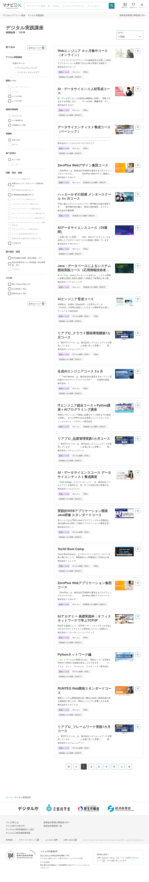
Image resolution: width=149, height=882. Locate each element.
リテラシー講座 (14, 15)
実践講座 (36, 15)
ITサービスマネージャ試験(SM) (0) (25, 229)
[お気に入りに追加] (137, 51)
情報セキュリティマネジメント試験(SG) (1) (28, 184)
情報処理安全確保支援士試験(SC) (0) (26, 238)
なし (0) (15, 164)
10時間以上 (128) (19, 125)
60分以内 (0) (17, 115)
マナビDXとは (12, 822)
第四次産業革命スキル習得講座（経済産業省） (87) (28, 263)
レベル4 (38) (17, 101)
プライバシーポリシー (27, 839)
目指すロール (19, 63)
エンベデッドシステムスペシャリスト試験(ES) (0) (28, 223)
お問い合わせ (68, 839)
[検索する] (112, 6)
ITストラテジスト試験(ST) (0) (23, 199)
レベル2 (15, 91)
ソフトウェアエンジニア (26, 67)
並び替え (121, 33)
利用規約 (9, 839)
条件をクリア (35, 47)
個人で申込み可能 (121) (21, 284)
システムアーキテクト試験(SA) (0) (25, 204)
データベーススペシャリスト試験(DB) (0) (28, 218)
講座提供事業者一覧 (53, 825)
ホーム (9, 797)
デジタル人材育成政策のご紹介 (20, 829)
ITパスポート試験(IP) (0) (21, 179)
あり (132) (16, 159)
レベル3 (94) (17, 96)
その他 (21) (16, 243)
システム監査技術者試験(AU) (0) (24, 233)
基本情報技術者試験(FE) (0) (23, 190)
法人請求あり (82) (19, 288)
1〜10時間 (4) (17, 120)
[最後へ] (129, 767)
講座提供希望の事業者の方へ (133, 15)
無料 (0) (15, 144)
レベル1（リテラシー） (21, 87)
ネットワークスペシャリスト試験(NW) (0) (28, 213)
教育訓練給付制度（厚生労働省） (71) (27, 258)
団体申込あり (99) (19, 293)
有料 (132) (16, 140)
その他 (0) (16, 269)
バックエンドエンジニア (28, 72)
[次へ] (122, 767)
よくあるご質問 (51, 839)
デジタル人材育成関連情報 (18, 832)
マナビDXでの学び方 (15, 825)
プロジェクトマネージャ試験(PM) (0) (26, 208)
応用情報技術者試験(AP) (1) (23, 194)
